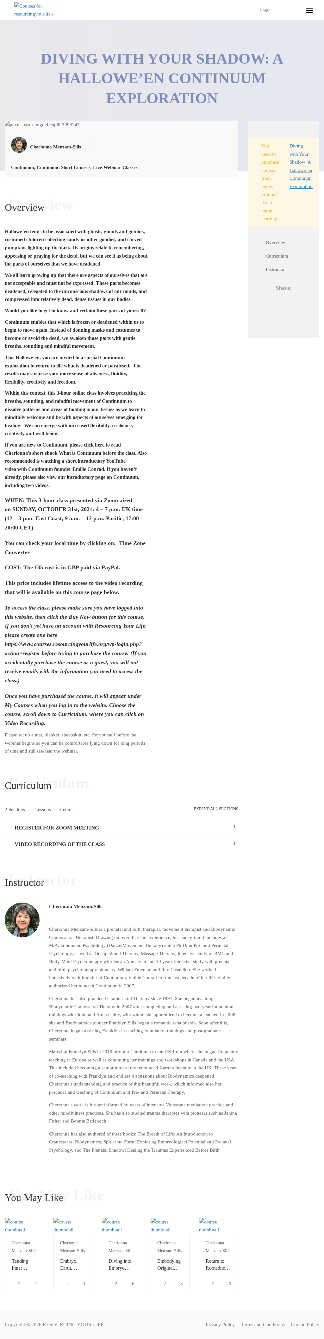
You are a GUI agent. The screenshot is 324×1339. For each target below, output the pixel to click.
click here (94, 444)
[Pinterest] (299, 303)
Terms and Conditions (263, 1324)
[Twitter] (283, 303)
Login (265, 10)
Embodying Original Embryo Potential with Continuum (169, 1265)
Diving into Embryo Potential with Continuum (120, 1265)
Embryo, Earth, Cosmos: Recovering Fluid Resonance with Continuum (71, 1265)
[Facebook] (267, 303)
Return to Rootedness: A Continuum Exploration (218, 1265)
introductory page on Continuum (102, 477)
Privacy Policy (220, 1324)
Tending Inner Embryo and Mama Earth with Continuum (24, 1265)
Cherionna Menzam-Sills (75, 906)
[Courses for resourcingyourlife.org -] (33, 10)
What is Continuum (80, 453)
